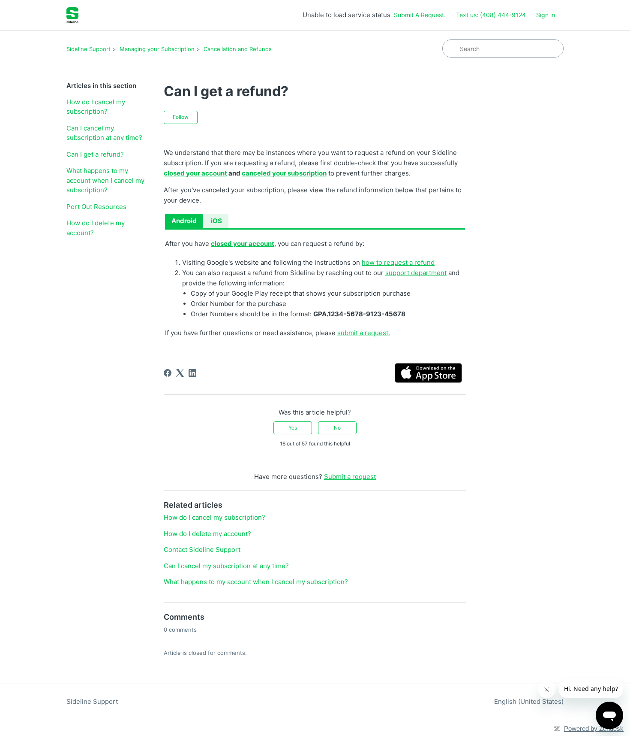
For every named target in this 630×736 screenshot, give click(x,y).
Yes (292, 427)
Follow (181, 117)
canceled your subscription (284, 173)
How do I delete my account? (95, 228)
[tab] (184, 221)
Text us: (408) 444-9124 (491, 14)
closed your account (195, 173)
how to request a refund (398, 262)
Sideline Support (88, 48)
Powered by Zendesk (594, 728)
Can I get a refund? (95, 154)
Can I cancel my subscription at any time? (104, 133)
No (337, 427)
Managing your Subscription (157, 48)
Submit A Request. (420, 14)
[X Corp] (180, 373)
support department (416, 273)
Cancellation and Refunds (238, 48)
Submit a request (350, 476)
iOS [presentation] (216, 221)
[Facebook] (167, 373)
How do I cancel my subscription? (95, 107)
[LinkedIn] (192, 373)
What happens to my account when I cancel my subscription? (105, 180)
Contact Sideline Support (202, 549)
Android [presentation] (184, 221)
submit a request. (363, 333)
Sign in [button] (545, 14)
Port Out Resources (96, 207)
